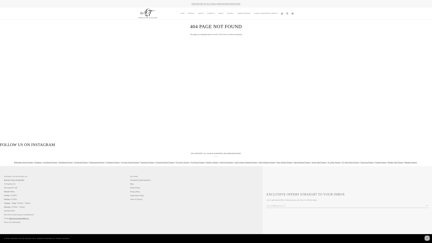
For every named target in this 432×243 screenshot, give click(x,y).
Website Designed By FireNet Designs (53, 238)
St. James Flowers (334, 162)
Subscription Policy (137, 196)
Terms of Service (136, 199)
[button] (182, 13)
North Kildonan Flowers (267, 162)
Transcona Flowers (367, 162)
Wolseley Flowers (411, 162)
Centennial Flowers (81, 162)
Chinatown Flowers (113, 162)
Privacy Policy (135, 192)
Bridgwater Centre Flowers (23, 162)
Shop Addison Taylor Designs (19, 238)
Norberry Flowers (212, 162)
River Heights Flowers (284, 162)
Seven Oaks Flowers (319, 162)
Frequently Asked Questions (140, 180)
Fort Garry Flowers (182, 162)
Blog (131, 184)
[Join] (425, 206)
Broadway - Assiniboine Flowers (46, 162)
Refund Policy (135, 188)
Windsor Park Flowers (395, 162)
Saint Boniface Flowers (302, 162)
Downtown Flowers (147, 162)
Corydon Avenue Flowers (130, 162)
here (224, 34)
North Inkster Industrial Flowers (246, 162)
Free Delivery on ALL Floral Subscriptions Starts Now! (216, 4)
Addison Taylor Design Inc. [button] (16, 176)
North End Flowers (226, 162)
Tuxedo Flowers (380, 162)
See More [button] (134, 176)
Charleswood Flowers (97, 162)
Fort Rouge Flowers (198, 162)
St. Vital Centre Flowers (350, 162)
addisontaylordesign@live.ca (19, 218)
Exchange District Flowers (165, 162)
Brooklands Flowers (66, 162)
